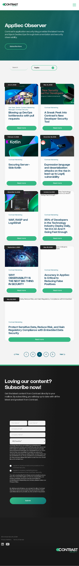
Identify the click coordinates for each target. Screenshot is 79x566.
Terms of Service (18, 539)
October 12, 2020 (49, 192)
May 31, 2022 (48, 84)
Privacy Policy (14, 482)
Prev (17, 354)
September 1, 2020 (14, 247)
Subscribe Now (16, 46)
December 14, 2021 (14, 192)
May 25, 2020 (48, 247)
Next (61, 354)
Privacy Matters (6, 539)
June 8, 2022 (12, 84)
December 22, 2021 (50, 137)
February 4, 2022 (13, 137)
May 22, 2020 (11, 299)
